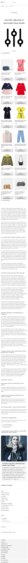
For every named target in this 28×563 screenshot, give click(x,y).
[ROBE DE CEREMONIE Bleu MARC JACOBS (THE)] (7, 89)
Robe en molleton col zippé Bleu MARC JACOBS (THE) (6, 121)
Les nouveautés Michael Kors (7, 425)
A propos (3, 542)
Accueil (2, 6)
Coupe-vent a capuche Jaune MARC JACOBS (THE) (7, 168)
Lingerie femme (4, 498)
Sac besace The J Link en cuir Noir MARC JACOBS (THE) (20, 168)
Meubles (3, 501)
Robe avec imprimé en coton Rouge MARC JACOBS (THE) (20, 97)
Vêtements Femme (5, 508)
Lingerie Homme (4, 499)
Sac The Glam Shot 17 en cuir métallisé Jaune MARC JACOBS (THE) (7, 192)
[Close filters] (1, 538)
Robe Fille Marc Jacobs (9, 266)
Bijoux (2, 491)
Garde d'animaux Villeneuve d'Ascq (8, 532)
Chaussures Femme (5, 492)
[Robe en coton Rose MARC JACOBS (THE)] (21, 65)
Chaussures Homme (5, 494)
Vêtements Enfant (4, 506)
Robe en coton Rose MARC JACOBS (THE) (20, 73)
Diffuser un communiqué (6, 545)
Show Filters (14, 51)
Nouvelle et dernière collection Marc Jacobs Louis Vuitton (13, 464)
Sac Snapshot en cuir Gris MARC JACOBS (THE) (6, 73)
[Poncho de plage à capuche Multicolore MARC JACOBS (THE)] (7, 136)
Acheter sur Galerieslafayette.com (7, 79)
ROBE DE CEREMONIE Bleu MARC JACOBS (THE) (7, 97)
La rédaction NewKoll (5, 549)
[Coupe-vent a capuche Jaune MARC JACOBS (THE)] (7, 160)
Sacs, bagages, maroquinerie (7, 505)
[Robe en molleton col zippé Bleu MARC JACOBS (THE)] (7, 113)
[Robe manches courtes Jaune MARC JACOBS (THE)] (21, 113)
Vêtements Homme (5, 510)
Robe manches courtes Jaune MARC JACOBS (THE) (21, 121)
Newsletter (3, 558)
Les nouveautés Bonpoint (7, 424)
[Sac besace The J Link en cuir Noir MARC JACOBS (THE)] (21, 160)
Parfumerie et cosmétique (6, 503)
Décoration (3, 496)
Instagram (3, 556)
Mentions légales (4, 551)
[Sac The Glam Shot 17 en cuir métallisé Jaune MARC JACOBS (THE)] (7, 184)
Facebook (3, 554)
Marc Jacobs (5, 521)
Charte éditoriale (4, 547)
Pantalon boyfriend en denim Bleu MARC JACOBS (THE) (21, 145)
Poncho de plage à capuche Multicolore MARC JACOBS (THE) (6, 145)
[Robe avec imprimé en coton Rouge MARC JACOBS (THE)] (21, 89)
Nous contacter (4, 543)
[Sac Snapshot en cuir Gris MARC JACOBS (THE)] (7, 65)
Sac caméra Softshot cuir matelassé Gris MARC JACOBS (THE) (20, 192)
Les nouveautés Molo (6, 427)
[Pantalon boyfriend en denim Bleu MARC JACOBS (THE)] (21, 136)
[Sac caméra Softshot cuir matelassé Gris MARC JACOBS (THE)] (21, 184)
